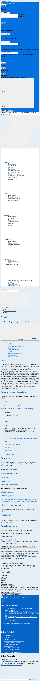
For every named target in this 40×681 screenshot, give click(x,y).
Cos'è (9, 344)
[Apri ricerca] (24, 122)
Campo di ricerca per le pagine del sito (12, 289)
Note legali (7, 637)
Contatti (10, 351)
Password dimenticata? (7, 20)
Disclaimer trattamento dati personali (11, 665)
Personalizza (4, 546)
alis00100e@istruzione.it (12, 484)
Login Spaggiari (10, 51)
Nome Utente (22, 14)
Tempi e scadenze (13, 349)
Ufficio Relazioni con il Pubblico (14, 641)
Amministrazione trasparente (12, 649)
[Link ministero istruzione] (9, 3)
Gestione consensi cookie (11, 647)
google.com (4, 572)
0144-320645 (8, 451)
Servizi (6, 309)
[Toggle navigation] (15, 137)
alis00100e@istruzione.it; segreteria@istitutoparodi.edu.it (21, 438)
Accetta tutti (29, 546)
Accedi (3, 5)
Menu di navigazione (26, 338)
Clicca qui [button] (4, 401)
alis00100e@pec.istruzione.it (12, 444)
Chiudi (3, 63)
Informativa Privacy (10, 639)
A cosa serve (12, 355)
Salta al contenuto (6, 1)
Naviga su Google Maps (11, 454)
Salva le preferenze (15, 594)
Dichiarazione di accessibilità (12, 642)
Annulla (3, 110)
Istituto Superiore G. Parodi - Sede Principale (18, 409)
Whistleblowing (9, 646)
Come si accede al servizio (16, 346)
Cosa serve (11, 348)
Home (6, 307)
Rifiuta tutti (15, 546)
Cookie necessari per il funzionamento (12, 563)
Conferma (10, 110)
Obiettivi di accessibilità (11, 644)
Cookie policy (8, 636)
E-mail (20, 44)
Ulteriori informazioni (14, 353)
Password (21, 16)
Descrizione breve (13, 356)
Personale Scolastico (10, 311)
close (2, 146)
